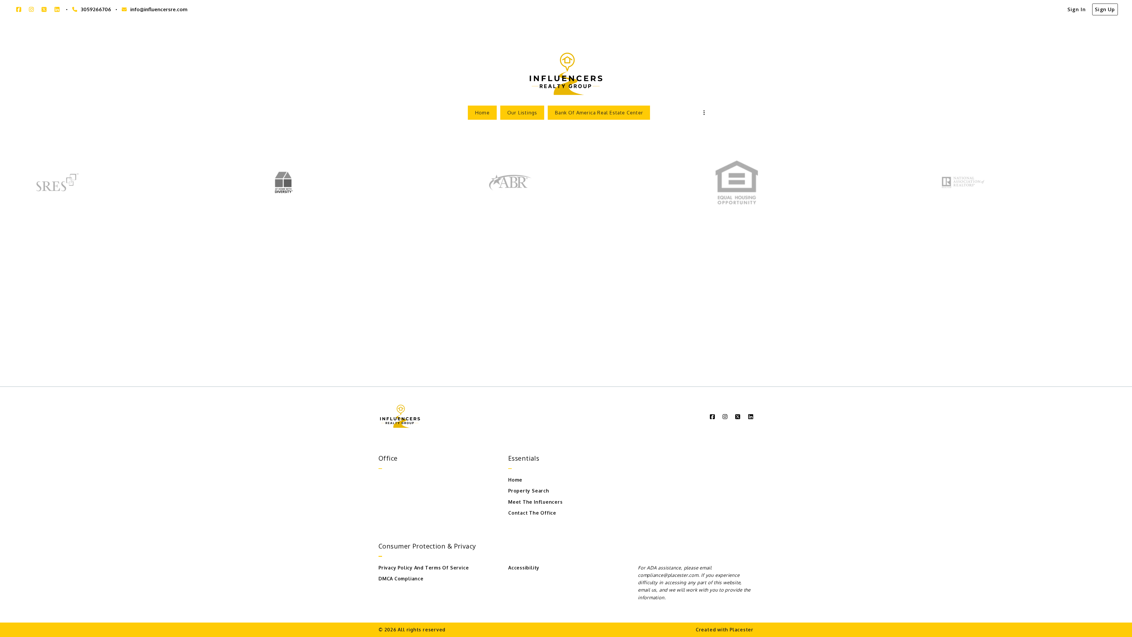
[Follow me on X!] (44, 9)
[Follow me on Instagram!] (31, 9)
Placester (741, 630)
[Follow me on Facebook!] (19, 9)
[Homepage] (566, 74)
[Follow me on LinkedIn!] (57, 9)
